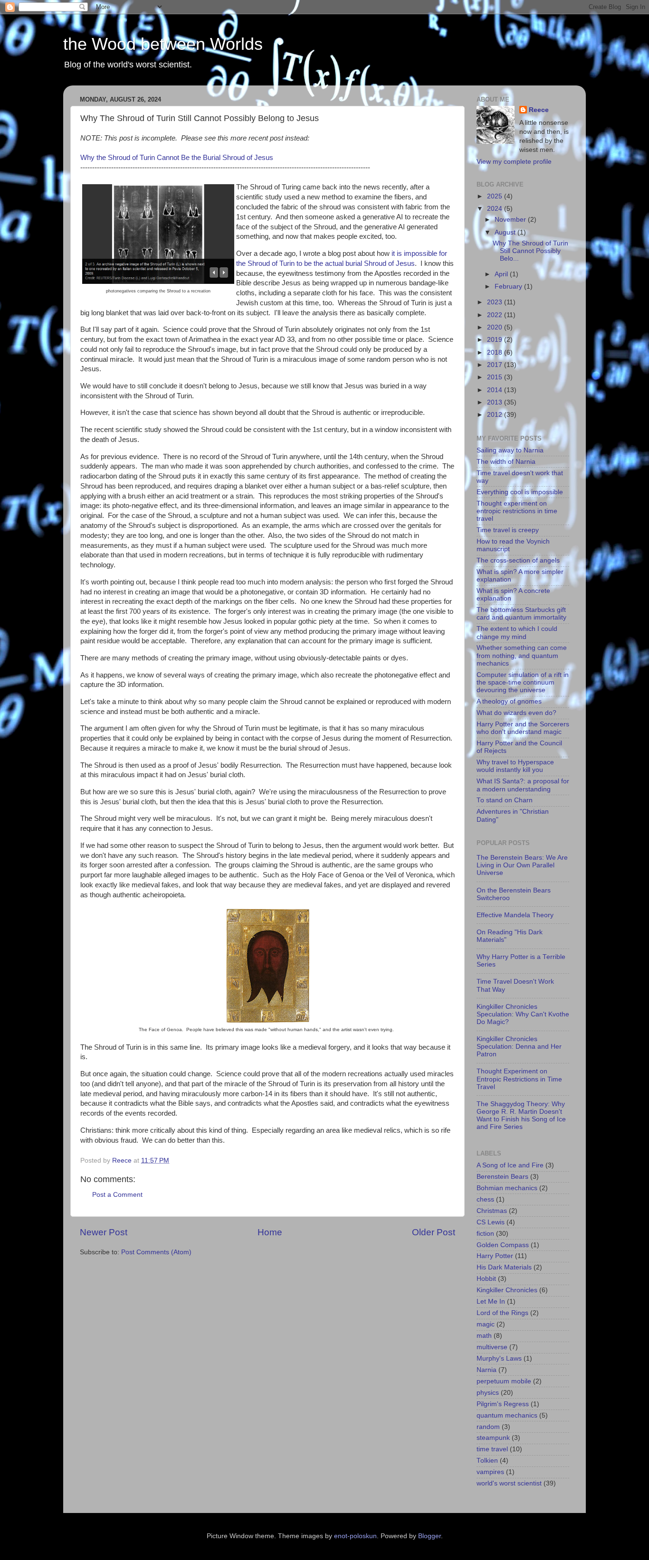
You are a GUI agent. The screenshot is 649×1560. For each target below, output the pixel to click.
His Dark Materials (504, 1267)
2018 (495, 352)
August (506, 232)
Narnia (486, 1369)
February (509, 286)
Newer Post (103, 1232)
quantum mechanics (507, 1415)
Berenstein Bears (502, 1176)
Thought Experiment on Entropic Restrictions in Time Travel (519, 1079)
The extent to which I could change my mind (517, 632)
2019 (495, 339)
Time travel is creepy (508, 530)
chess (485, 1199)
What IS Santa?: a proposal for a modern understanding (523, 785)
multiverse (492, 1347)
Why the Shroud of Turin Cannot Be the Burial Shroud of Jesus (176, 157)
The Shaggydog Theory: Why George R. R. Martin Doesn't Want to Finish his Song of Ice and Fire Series (521, 1115)
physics (488, 1392)
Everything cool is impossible (520, 492)
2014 (495, 390)
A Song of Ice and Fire (510, 1165)
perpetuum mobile (504, 1381)
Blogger (429, 1536)
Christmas (492, 1210)
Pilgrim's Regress (503, 1404)
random (488, 1426)
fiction (485, 1233)
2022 (495, 315)
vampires (490, 1471)
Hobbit (486, 1278)
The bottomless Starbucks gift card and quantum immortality (521, 613)
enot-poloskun (355, 1536)
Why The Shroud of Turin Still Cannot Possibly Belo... (530, 251)
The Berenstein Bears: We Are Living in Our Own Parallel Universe (522, 865)
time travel (492, 1449)
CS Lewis (491, 1222)
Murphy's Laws (499, 1358)
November (511, 219)
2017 (495, 364)
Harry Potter (495, 1255)
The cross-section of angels (518, 560)
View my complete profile (514, 161)
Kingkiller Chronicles (507, 1290)
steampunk (493, 1437)
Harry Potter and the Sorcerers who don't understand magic (523, 728)
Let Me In (491, 1301)
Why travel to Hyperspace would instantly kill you (515, 766)
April (502, 274)
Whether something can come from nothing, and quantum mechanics (522, 655)
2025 (495, 196)
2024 (495, 208)
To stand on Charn (505, 800)
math (484, 1335)
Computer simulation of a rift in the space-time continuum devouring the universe (523, 682)
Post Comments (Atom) (156, 1252)
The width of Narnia (506, 461)
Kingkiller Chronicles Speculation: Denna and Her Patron (519, 1046)
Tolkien (487, 1460)
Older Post (433, 1232)
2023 (495, 302)
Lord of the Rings (502, 1312)
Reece (539, 109)
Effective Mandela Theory (515, 915)
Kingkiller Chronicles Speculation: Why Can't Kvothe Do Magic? (523, 1014)
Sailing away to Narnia (510, 450)
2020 (495, 327)
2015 (495, 377)
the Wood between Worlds (163, 44)
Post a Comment (117, 1194)
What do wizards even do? (516, 712)
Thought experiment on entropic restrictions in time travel (517, 511)
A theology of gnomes (509, 701)
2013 (495, 402)
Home (270, 1232)
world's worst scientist (509, 1483)
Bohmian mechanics (507, 1188)
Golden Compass (503, 1245)
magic (486, 1324)
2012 (495, 414)
